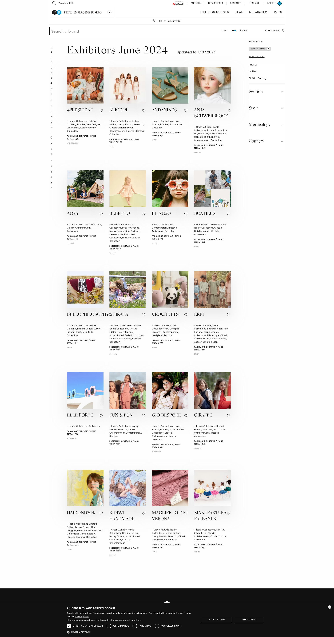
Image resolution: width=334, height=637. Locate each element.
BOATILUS (204, 214)
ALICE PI (118, 110)
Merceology (259, 125)
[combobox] (329, 607)
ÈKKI (199, 315)
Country (256, 141)
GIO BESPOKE (166, 415)
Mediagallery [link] (258, 12)
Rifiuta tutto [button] (249, 619)
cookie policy (82, 616)
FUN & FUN (121, 415)
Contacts (235, 3)
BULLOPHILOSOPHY (88, 315)
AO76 (72, 214)
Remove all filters (257, 56)
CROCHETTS (165, 315)
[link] (272, 3)
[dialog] (167, 620)
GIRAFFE (203, 415)
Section (256, 92)
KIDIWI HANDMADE (121, 516)
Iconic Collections (257, 49)
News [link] (239, 12)
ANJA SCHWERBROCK (211, 113)
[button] (131, 632)
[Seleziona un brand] (109, 12)
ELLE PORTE (80, 415)
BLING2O (161, 214)
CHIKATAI (119, 315)
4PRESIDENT (80, 110)
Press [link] (278, 12)
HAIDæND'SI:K (81, 513)
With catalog (259, 78)
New (254, 71)
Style (253, 108)
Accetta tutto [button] (217, 619)
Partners (196, 3)
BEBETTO (119, 214)
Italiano (254, 3)
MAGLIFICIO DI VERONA (168, 516)
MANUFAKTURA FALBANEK (210, 516)
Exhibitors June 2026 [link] (214, 12)
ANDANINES (164, 110)
